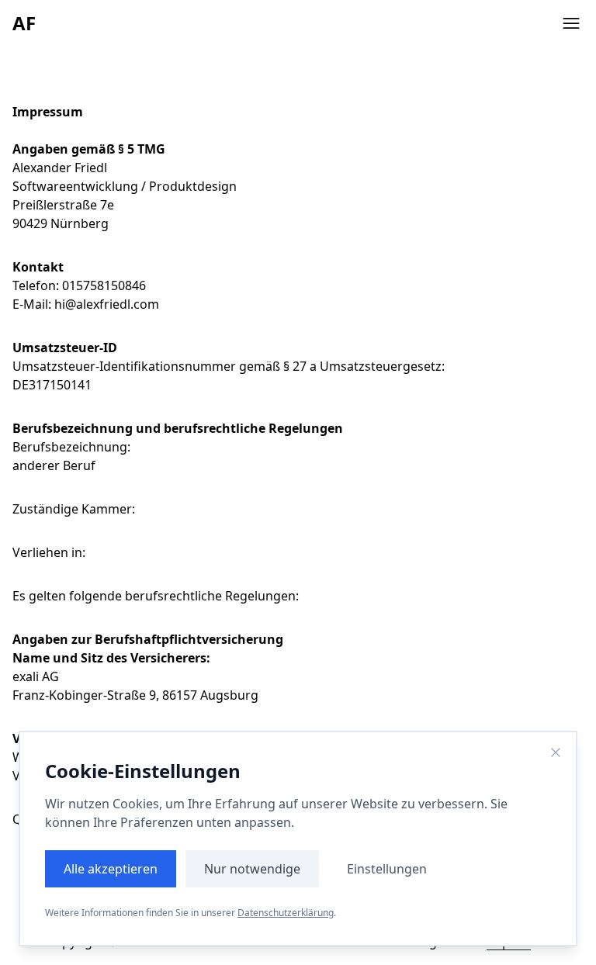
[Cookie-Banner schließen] (555, 752)
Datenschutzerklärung (285, 912)
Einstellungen (387, 868)
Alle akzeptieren (111, 868)
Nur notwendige (252, 868)
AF (24, 23)
